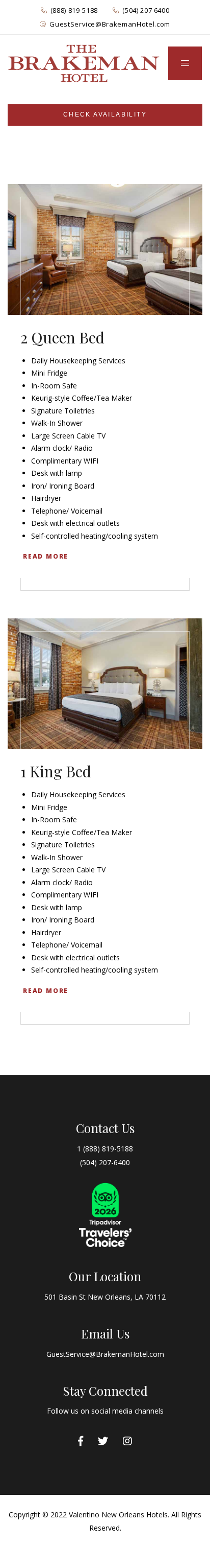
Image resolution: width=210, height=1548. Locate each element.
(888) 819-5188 (74, 10)
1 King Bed (55, 771)
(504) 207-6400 (105, 1162)
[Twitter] (103, 1441)
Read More (45, 556)
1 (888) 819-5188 (105, 1148)
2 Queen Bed (62, 337)
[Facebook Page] (80, 1441)
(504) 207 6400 (145, 10)
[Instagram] (127, 1441)
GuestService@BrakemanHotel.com (109, 24)
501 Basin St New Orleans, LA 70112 (105, 1297)
